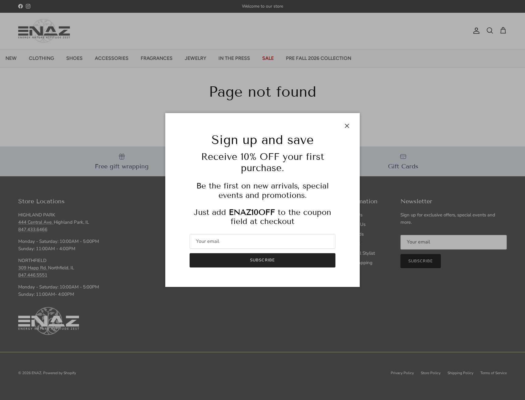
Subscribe (262, 260)
